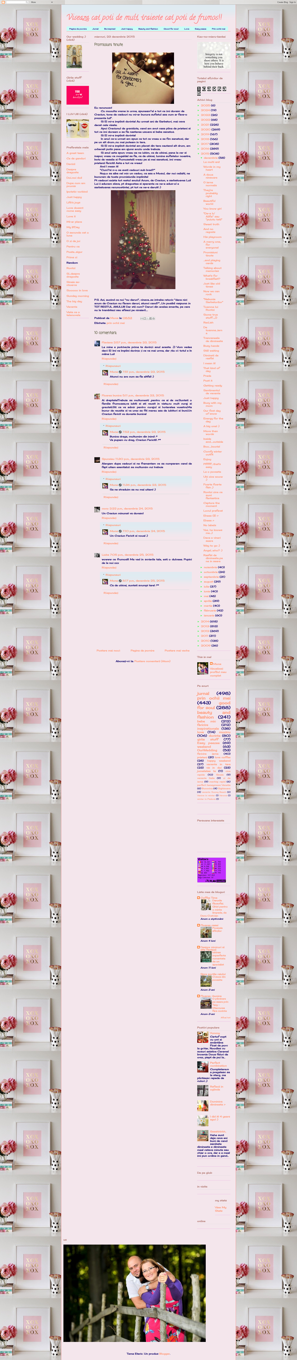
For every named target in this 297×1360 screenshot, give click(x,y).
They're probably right (210, 193)
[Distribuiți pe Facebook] (150, 318)
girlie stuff (207, 739)
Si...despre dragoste (73, 275)
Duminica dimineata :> (218, 1103)
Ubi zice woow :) (213, 478)
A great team (75, 153)
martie (208, 605)
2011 (205, 635)
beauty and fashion (213, 715)
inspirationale (208, 728)
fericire (202, 725)
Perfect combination (218, 1064)
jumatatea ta (206, 771)
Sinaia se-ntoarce (73, 283)
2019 (205, 134)
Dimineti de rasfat (210, 357)
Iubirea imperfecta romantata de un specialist (219, 958)
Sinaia (220, 774)
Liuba (105, 554)
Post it (207, 380)
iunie (207, 591)
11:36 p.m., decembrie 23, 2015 (144, 484)
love (200, 732)
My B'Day (73, 227)
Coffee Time (208, 897)
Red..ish (208, 322)
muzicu (224, 732)
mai (206, 596)
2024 (206, 110)
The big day (74, 301)
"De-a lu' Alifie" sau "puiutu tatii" (212, 216)
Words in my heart (211, 168)
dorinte (214, 735)
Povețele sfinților (217, 929)
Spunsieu (108, 458)
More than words (210, 433)
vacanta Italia (206, 778)
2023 (206, 115)
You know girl (212, 208)
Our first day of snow (212, 412)
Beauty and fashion (148, 29)
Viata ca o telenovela (73, 314)
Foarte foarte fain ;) (212, 486)
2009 (206, 645)
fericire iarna (207, 753)
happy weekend (218, 760)
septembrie (212, 576)
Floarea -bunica (211, 996)
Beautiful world (209, 202)
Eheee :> (208, 520)
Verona (223, 795)
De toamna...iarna (212, 330)
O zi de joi (73, 241)
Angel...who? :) (212, 550)
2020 (206, 129)
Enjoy (207, 459)
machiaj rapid (217, 781)
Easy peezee (208, 743)
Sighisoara (224, 788)
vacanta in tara (218, 764)
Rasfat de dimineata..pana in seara (213, 558)
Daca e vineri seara (212, 539)
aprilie (208, 600)
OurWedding (207, 750)
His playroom (212, 236)
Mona (114, 371)
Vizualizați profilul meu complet (218, 672)
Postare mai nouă (108, 650)
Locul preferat (213, 510)
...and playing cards (211, 262)
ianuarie (209, 615)
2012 (205, 631)
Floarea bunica (112, 395)
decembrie (211, 157)
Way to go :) (211, 545)
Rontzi (71, 268)
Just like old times (211, 285)
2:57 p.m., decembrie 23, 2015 (135, 342)
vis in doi (214, 767)
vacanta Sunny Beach (214, 792)
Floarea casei (209, 925)
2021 (205, 124)
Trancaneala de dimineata (213, 339)
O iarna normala (210, 184)
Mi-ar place (74, 221)
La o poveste (212, 471)
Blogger (164, 1353)
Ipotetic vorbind (77, 191)
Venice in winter (206, 795)
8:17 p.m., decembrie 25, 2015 (144, 580)
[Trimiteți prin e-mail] (141, 318)
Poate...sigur (74, 251)
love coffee (222, 757)
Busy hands (211, 345)
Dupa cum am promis (76, 185)
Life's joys (73, 202)
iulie (207, 586)
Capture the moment (211, 504)
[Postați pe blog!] (144, 318)
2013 (205, 626)
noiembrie (211, 567)
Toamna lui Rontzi (210, 308)
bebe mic (206, 721)
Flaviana (107, 342)
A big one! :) (211, 426)
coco (105, 508)
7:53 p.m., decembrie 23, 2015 (144, 431)
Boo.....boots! (211, 446)
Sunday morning (78, 295)
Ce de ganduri (76, 158)
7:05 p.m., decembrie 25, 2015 (131, 554)
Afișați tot (225, 1017)
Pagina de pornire (78, 29)
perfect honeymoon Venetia (213, 785)
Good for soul (171, 29)
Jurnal (95, 29)
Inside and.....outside (213, 440)
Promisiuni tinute (210, 254)
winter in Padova (206, 799)
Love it (71, 216)
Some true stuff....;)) (210, 316)
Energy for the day (213, 420)
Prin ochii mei (218, 29)
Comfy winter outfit (212, 453)
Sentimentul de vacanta (211, 392)
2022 (206, 119)
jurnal (203, 693)
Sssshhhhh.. (218, 1131)
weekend (204, 746)
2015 (205, 153)
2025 (206, 105)
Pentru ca (73, 246)
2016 (205, 148)
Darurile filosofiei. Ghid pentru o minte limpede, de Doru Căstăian (214, 908)
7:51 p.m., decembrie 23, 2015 (144, 371)
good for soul (213, 705)
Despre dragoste (73, 171)
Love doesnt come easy (75, 209)
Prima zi (72, 257)
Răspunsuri (113, 365)
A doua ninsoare (210, 176)
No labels (209, 525)
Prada (207, 375)
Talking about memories (212, 269)
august (209, 581)
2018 (205, 139)
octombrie (211, 572)
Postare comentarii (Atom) (152, 661)
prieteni (202, 757)
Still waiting (211, 350)
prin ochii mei (116, 322)
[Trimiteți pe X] (147, 318)
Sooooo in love (77, 290)
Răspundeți (109, 358)
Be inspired (109, 29)
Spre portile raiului (213, 974)
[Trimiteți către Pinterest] (153, 318)
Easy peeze (200, 29)
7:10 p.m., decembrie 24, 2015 (144, 531)
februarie (210, 610)
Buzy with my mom (212, 404)
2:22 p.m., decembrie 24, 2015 (131, 508)
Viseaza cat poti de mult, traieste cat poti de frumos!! (144, 18)
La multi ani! (211, 161)
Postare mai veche (177, 650)
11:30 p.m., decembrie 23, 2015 (137, 458)
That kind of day (211, 369)
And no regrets (209, 230)
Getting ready (212, 385)
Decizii (71, 163)
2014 (205, 621)
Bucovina (207, 788)
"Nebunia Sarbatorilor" (213, 301)
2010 (206, 640)
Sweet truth (211, 224)
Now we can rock (211, 293)
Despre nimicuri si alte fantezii (212, 948)
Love (186, 29)
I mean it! (209, 363)
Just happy (127, 29)
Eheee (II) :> (211, 515)
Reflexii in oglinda (216, 1088)
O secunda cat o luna (78, 234)
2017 (205, 143)
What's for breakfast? (211, 277)
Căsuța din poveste (219, 978)
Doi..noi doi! (74, 177)
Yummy (215, 1033)
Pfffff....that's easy (212, 465)
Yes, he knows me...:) (212, 531)
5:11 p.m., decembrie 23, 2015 (143, 395)
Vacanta (72, 306)
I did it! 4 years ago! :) (220, 1118)
